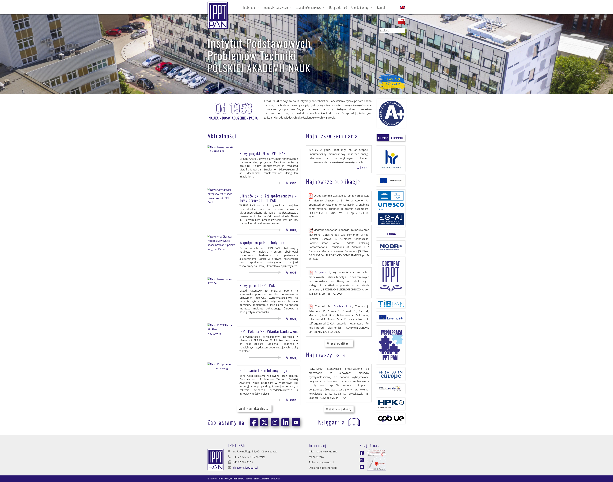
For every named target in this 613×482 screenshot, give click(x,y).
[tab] (383, 137)
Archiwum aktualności (254, 408)
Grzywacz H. (322, 272)
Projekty (391, 233)
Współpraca (261, 242)
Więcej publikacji (339, 343)
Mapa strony (316, 457)
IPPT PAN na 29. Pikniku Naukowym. (268, 331)
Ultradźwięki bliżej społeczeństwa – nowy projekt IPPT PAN (268, 198)
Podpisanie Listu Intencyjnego (263, 370)
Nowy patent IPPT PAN (257, 285)
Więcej (291, 182)
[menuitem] (250, 7)
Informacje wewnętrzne (323, 451)
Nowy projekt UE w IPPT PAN (262, 153)
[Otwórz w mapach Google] (376, 459)
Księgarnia (331, 422)
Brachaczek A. (343, 306)
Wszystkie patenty (339, 409)
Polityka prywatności (321, 462)
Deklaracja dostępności (323, 468)
